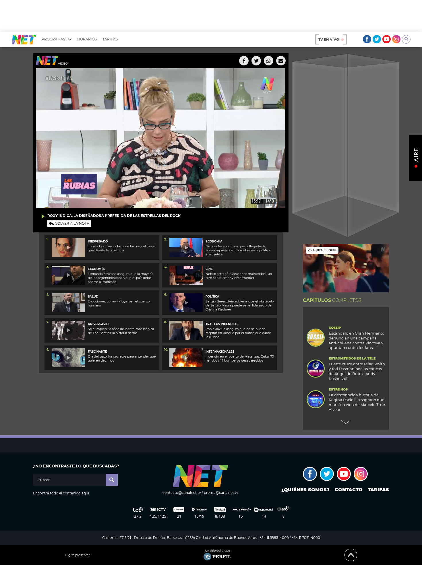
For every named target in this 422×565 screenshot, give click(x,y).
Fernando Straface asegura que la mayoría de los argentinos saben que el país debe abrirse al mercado (120, 278)
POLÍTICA (212, 296)
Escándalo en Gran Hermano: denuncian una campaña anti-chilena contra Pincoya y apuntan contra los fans (356, 340)
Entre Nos (338, 389)
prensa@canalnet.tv (221, 492)
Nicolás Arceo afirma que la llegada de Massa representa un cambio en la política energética (238, 250)
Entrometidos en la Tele (352, 358)
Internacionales (220, 352)
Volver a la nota (72, 223)
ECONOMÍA (214, 241)
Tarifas (110, 39)
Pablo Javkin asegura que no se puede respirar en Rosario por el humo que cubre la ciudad (238, 333)
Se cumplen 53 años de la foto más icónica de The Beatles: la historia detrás (121, 331)
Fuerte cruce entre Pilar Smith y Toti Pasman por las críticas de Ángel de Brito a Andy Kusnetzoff (357, 371)
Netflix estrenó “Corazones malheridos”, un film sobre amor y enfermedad (239, 276)
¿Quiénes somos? (305, 489)
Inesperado (98, 241)
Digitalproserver (77, 555)
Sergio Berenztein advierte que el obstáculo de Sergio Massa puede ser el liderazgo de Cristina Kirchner (240, 305)
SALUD (93, 296)
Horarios (87, 39)
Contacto (349, 489)
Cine (209, 269)
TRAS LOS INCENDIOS (221, 324)
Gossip (335, 327)
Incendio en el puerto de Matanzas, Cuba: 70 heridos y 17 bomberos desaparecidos (240, 358)
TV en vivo (328, 39)
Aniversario (98, 324)
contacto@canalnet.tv (181, 492)
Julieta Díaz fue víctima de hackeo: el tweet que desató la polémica (122, 248)
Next (346, 422)
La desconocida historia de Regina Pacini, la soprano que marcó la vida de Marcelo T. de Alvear (357, 402)
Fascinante (97, 352)
